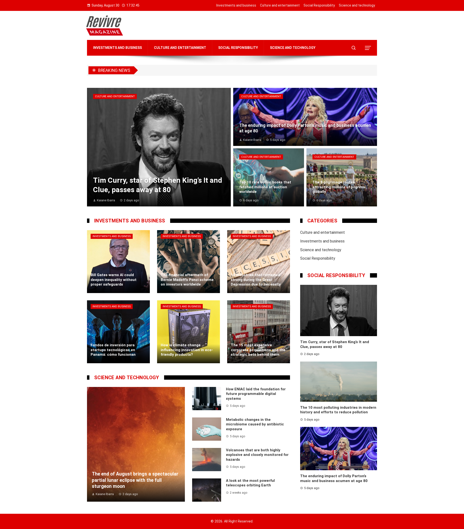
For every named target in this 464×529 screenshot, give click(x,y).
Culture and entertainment (115, 96)
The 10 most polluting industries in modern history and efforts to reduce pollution (338, 410)
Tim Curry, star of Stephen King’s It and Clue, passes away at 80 (334, 344)
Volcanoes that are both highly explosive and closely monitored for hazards (257, 455)
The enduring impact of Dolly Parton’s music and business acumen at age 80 (334, 478)
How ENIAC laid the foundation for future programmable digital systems (256, 394)
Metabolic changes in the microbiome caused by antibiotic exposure (255, 424)
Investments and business (112, 236)
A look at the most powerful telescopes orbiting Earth (250, 483)
